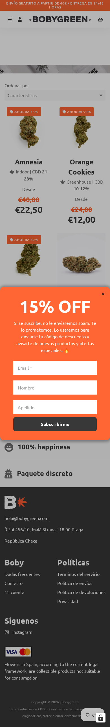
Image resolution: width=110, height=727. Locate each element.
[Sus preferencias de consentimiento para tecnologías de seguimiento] (100, 717)
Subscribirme (55, 424)
